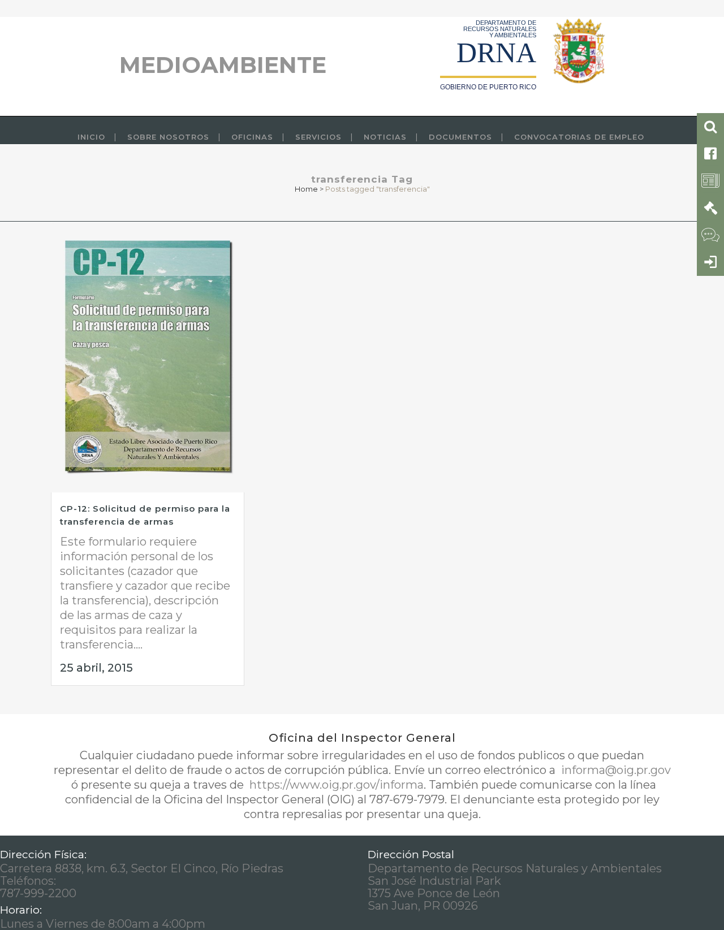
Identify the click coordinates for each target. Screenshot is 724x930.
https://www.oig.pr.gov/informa (335, 784)
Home (306, 188)
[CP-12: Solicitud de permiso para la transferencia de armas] (147, 357)
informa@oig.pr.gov (614, 770)
